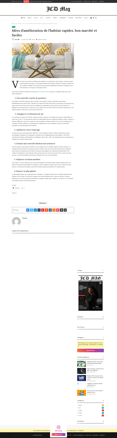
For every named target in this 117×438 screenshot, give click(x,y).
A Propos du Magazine (76, 1)
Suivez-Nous (91, 350)
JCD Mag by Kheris (37, 435)
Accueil (15, 23)
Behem (16, 39)
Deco (23, 23)
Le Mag (29, 18)
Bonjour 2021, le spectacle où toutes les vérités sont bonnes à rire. (95, 377)
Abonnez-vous (86, 1)
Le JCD (35, 18)
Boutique (70, 18)
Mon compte (78, 18)
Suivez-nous (58, 434)
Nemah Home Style (43, 91)
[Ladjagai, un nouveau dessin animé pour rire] (81, 386)
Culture (48, 18)
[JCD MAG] (58, 9)
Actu (41, 18)
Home (23, 18)
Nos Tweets (80, 327)
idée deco (43, 203)
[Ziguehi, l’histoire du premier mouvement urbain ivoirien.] (81, 364)
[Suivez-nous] (58, 428)
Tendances (101, 1)
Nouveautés (95, 1)
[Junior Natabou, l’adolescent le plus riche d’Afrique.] (81, 371)
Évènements (63, 18)
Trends (55, 18)
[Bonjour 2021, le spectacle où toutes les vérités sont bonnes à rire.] (81, 378)
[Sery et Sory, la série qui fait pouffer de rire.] (81, 393)
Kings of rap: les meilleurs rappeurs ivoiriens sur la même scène (45, 1)
